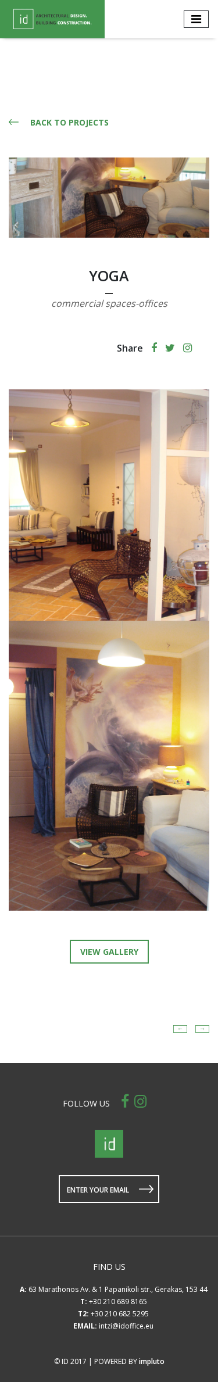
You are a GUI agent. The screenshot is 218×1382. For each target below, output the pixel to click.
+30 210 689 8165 (118, 1301)
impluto (152, 1361)
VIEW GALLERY (109, 951)
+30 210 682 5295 (120, 1314)
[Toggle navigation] (196, 19)
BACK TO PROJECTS (69, 122)
